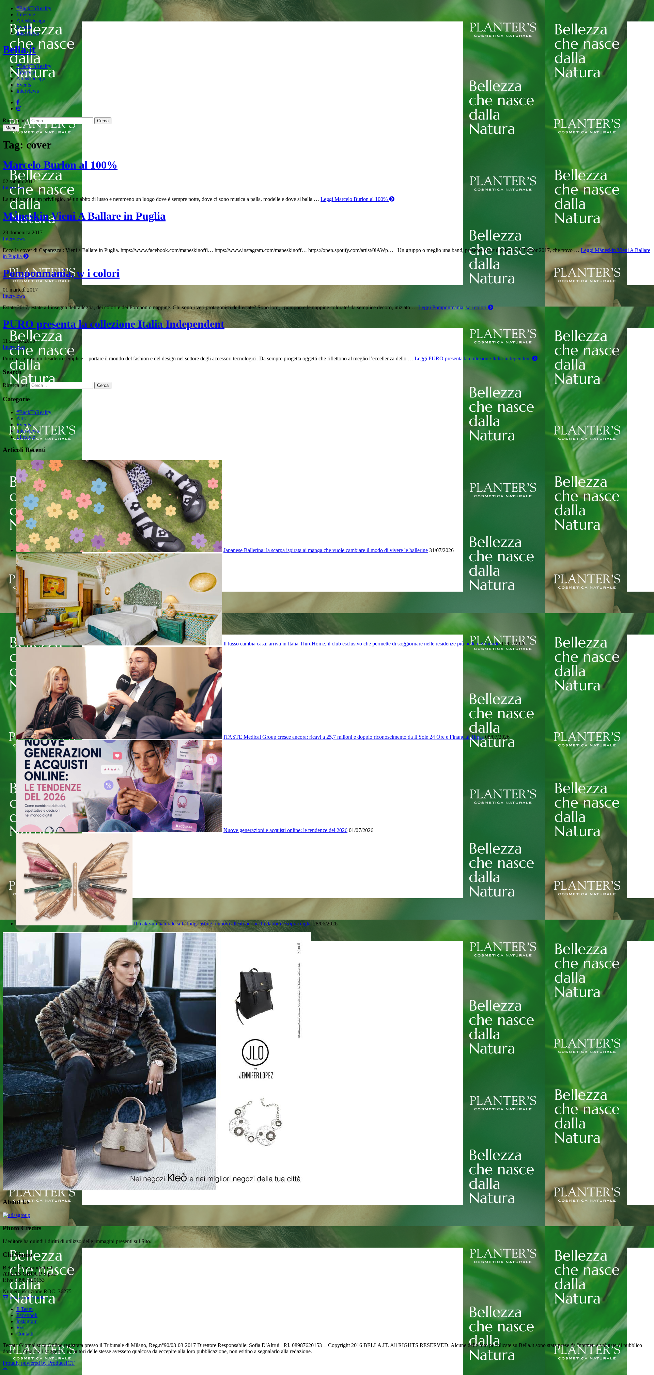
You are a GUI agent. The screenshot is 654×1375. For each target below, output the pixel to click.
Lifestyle (25, 14)
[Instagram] (18, 108)
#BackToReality (33, 8)
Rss (20, 1327)
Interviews (27, 33)
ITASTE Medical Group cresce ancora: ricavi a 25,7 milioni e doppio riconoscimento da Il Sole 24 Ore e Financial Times (353, 737)
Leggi (354, 199)
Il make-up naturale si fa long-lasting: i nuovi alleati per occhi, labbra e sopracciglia (223, 923)
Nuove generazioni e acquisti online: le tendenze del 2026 (285, 830)
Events (23, 27)
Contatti (24, 1334)
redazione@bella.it (29, 1297)
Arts (21, 418)
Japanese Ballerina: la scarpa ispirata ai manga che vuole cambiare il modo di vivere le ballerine (325, 550)
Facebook (26, 1315)
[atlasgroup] (16, 1215)
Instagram (26, 1321)
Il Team (24, 1309)
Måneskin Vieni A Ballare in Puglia (84, 216)
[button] (5, 1369)
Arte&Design (30, 21)
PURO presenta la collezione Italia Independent (113, 324)
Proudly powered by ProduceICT (39, 1363)
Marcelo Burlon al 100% (60, 165)
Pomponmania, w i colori (61, 273)
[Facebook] (18, 102)
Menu (10, 127)
